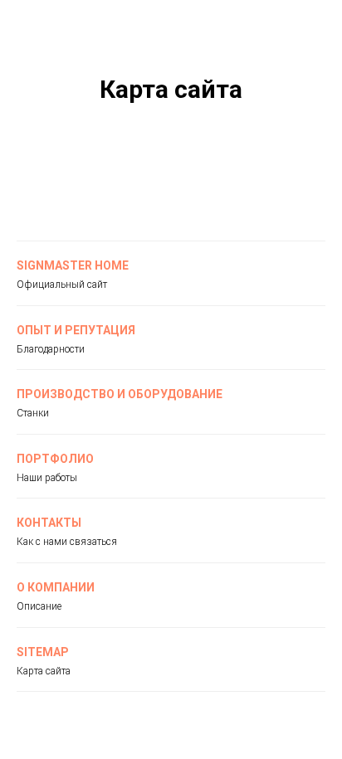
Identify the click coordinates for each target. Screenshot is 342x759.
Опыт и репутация (76, 330)
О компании (56, 587)
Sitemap (43, 652)
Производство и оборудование (119, 394)
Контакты (49, 522)
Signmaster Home (73, 265)
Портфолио (55, 458)
